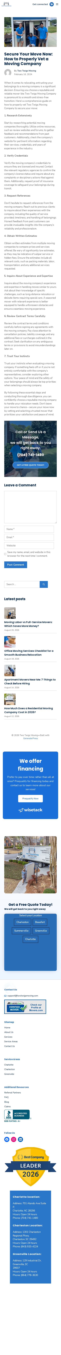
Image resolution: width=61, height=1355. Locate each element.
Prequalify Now (30, 798)
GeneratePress (30, 738)
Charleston (22, 922)
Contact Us (9, 1046)
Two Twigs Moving (26, 70)
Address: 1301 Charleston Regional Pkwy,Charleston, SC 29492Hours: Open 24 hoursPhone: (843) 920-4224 (27, 1239)
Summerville (21, 930)
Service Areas (11, 1041)
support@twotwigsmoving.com (23, 995)
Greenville (41, 930)
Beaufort (40, 922)
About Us (8, 1032)
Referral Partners (12, 1092)
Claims (7, 1106)
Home (7, 1027)
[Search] (44, 584)
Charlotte (30, 939)
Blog (6, 1102)
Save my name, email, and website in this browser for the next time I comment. (28, 554)
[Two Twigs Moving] (6, 4)
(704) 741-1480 (30, 454)
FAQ (6, 1097)
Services (8, 1036)
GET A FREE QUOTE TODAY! (30, 465)
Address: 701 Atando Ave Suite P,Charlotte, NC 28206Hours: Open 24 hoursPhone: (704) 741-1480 (29, 1211)
